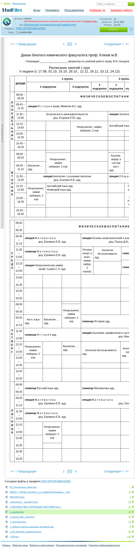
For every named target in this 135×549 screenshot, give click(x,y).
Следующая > (114, 44)
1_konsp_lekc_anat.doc (22, 516)
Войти (7, 3)
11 (130, 492)
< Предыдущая (25, 44)
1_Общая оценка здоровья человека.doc (32, 526)
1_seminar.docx (18, 521)
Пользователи (74, 10)
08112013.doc (17, 497)
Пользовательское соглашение (71, 545)
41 (129, 507)
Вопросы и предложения (42, 545)
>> (127, 44)
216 (129, 536)
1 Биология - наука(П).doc (24, 502)
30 (129, 502)
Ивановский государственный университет (50, 24)
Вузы (36, 10)
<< (12, 44)
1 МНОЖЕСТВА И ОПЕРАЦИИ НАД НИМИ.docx (35, 507)
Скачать (114, 29)
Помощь (6, 545)
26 (129, 531)
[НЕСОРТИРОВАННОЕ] (31, 28)
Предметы (52, 10)
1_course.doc (17, 512)
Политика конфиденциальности (104, 545)
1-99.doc (14, 536)
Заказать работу (121, 10)
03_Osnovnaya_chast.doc (23, 487)
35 (129, 516)
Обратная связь (20, 545)
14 (129, 512)
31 (129, 521)
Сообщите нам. (90, 21)
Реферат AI (97, 10)
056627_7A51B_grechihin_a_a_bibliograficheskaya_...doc (40, 492)
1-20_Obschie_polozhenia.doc (25, 531)
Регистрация (19, 3)
